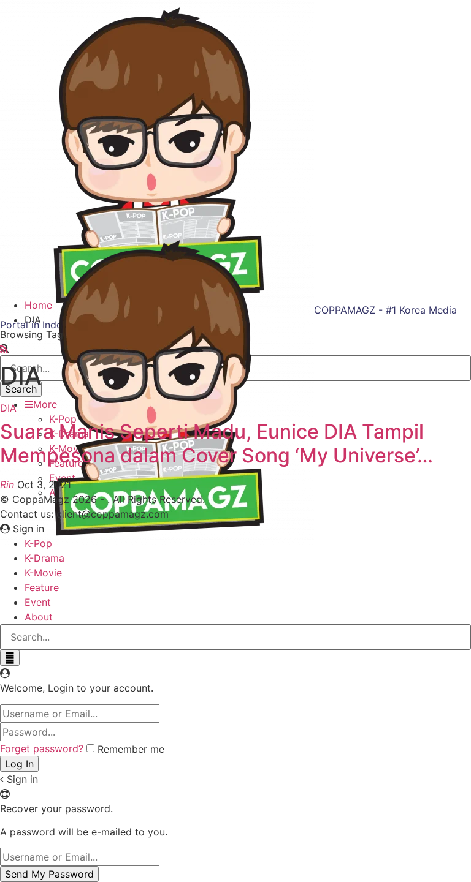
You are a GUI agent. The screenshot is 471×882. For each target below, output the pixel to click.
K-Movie (43, 573)
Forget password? (41, 748)
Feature (42, 587)
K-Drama (44, 558)
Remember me (131, 749)
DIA (8, 408)
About (39, 617)
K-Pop (38, 543)
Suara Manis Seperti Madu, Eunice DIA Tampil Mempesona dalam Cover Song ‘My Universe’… (216, 443)
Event (38, 602)
